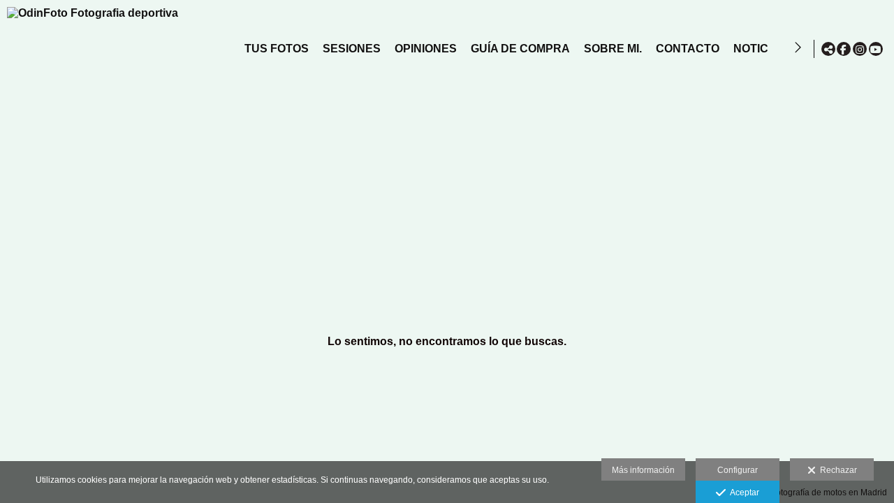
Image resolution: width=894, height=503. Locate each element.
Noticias (760, 48)
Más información (643, 470)
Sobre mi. (613, 48)
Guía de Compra (520, 48)
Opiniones (426, 48)
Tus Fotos (276, 48)
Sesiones (352, 48)
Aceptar (742, 492)
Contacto (687, 48)
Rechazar (836, 470)
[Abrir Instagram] (860, 49)
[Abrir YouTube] (876, 49)
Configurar (737, 470)
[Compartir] (828, 49)
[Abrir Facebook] (844, 49)
